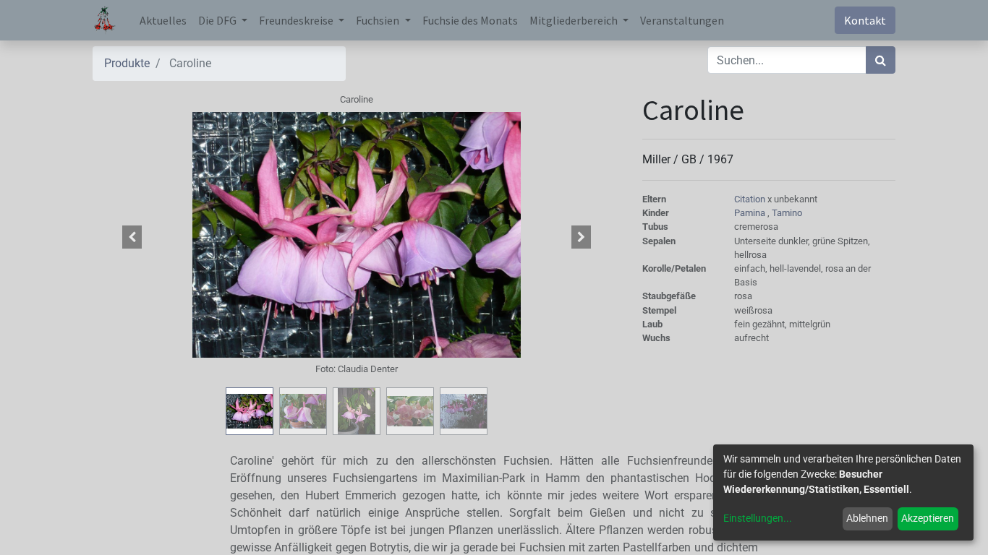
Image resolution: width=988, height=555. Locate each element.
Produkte (127, 63)
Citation (750, 199)
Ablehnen (867, 518)
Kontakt (865, 20)
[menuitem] (163, 20)
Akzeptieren (927, 518)
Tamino (787, 212)
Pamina (750, 212)
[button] (132, 237)
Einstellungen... (757, 518)
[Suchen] (880, 60)
